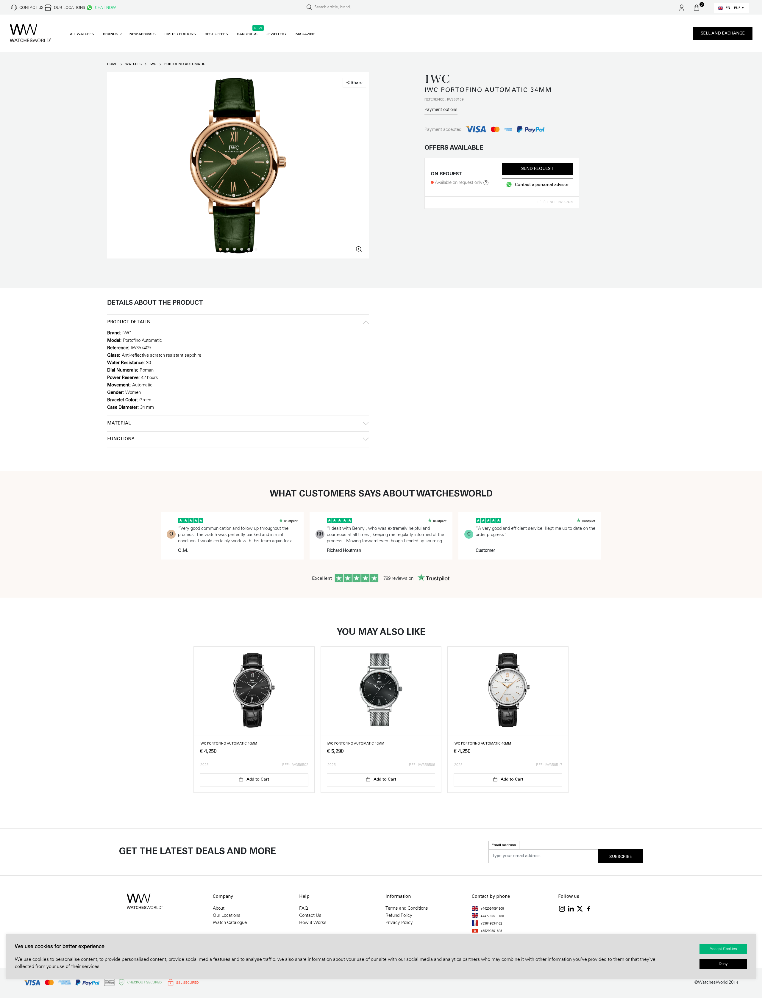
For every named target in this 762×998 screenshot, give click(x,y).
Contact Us (310, 915)
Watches (133, 64)
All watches (82, 34)
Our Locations (227, 915)
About (218, 908)
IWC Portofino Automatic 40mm (228, 743)
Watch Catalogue (230, 922)
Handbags (247, 34)
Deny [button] (723, 963)
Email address (504, 845)
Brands (110, 34)
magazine (305, 34)
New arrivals (142, 34)
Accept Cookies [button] (723, 949)
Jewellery (276, 34)
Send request (537, 169)
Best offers (216, 34)
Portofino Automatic (184, 64)
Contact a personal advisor (542, 185)
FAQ (303, 908)
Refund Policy (398, 915)
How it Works (313, 922)
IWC (153, 64)
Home (112, 64)
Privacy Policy (399, 922)
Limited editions (180, 34)
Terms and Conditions (406, 908)
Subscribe (620, 856)
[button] (220, 249)
